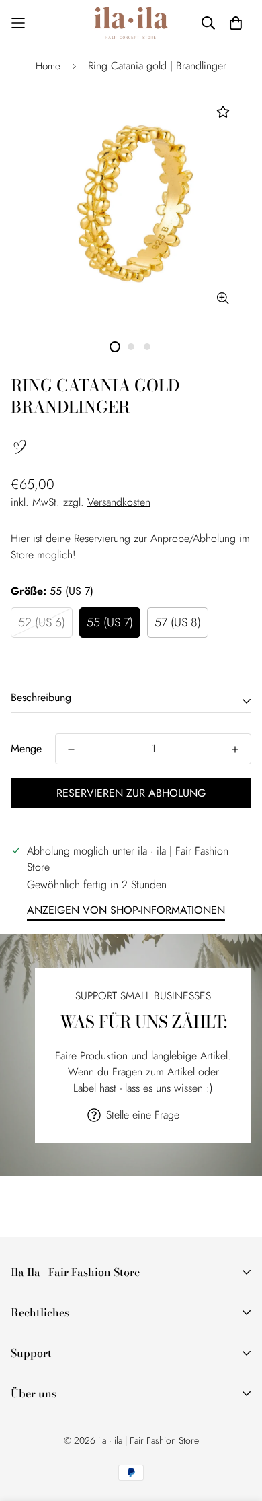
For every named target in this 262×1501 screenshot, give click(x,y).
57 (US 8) (178, 622)
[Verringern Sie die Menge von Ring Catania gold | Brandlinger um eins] (71, 749)
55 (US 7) (110, 622)
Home (48, 66)
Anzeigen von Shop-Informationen (126, 910)
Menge (26, 748)
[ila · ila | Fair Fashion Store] (131, 23)
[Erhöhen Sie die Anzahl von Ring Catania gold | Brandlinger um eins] (235, 749)
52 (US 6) (41, 622)
